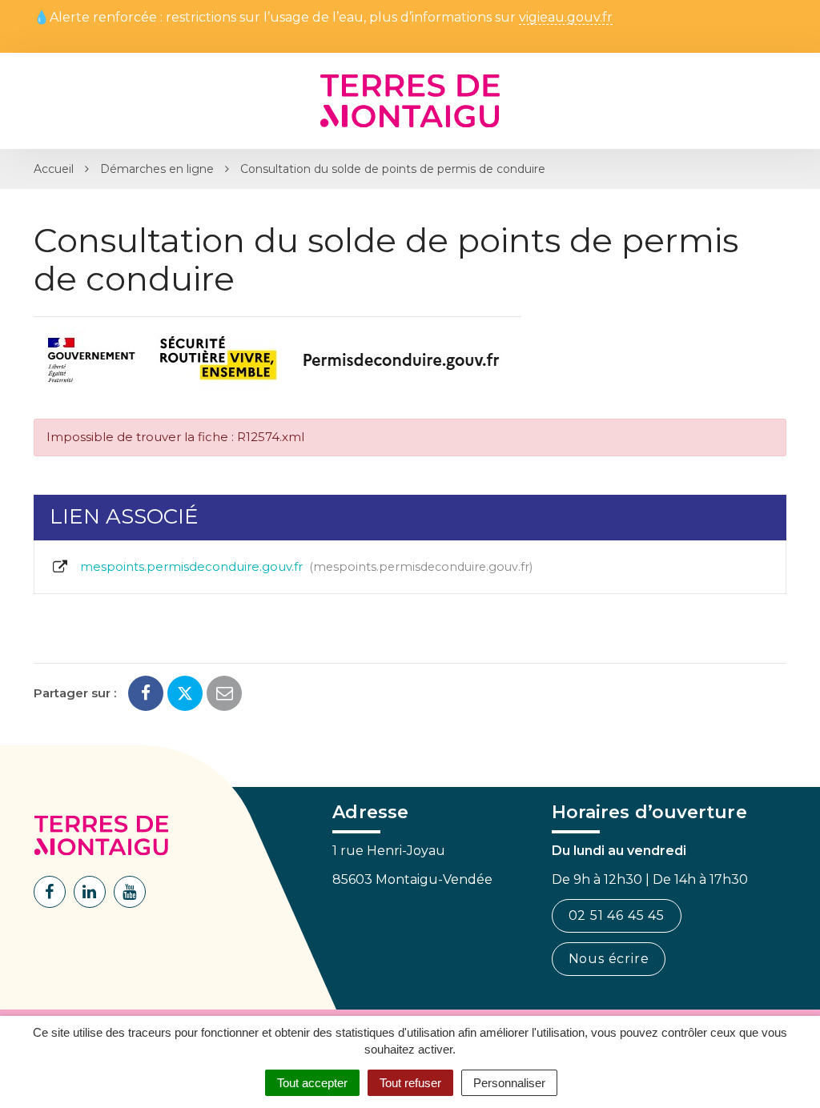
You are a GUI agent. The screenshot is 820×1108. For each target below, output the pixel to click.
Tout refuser (410, 1083)
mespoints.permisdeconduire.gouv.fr (303, 566)
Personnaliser (509, 1083)
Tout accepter (312, 1083)
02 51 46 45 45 (617, 915)
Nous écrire (609, 958)
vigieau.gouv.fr (566, 18)
